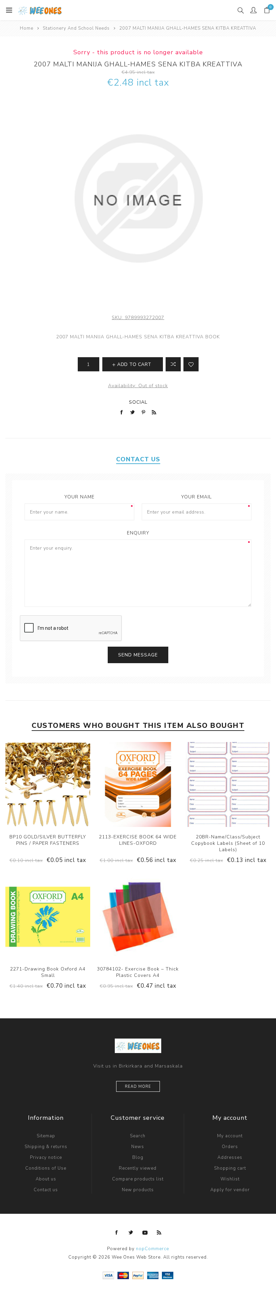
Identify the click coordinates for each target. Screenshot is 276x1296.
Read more (138, 1086)
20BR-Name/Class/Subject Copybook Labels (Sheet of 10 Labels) (228, 843)
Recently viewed (138, 1168)
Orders (230, 1147)
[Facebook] (116, 1232)
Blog (137, 1157)
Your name (79, 497)
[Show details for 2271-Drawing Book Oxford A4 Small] (47, 916)
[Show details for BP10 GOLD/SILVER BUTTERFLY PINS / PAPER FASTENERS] (47, 784)
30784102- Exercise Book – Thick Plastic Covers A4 (138, 972)
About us (46, 1179)
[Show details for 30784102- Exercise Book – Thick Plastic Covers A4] (138, 916)
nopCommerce (152, 1249)
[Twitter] (131, 1232)
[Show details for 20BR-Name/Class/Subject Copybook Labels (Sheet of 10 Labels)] (228, 784)
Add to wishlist (191, 364)
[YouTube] (145, 1232)
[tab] (138, 459)
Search (137, 1136)
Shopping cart (230, 1168)
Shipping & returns (46, 1147)
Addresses (229, 1157)
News (137, 1147)
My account (230, 1136)
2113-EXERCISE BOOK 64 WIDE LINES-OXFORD (138, 840)
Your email (196, 497)
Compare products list (138, 1179)
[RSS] (159, 1232)
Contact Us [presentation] (138, 459)
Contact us (46, 1190)
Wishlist (230, 1179)
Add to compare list (173, 364)
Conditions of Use (45, 1168)
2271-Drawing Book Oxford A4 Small (47, 972)
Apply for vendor (230, 1190)
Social (138, 402)
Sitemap (46, 1136)
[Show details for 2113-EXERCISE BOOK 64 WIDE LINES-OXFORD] (138, 784)
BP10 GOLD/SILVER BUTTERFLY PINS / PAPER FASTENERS (47, 840)
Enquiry (138, 533)
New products (138, 1190)
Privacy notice (46, 1157)
